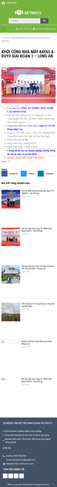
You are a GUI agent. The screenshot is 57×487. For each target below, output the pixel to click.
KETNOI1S (33, 13)
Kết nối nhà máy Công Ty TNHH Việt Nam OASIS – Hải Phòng (37, 229)
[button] (3, 28)
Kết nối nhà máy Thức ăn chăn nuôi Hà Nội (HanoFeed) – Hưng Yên (38, 267)
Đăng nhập (12, 3)
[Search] (44, 20)
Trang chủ (5, 38)
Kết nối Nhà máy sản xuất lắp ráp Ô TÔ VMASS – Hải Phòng (38, 192)
